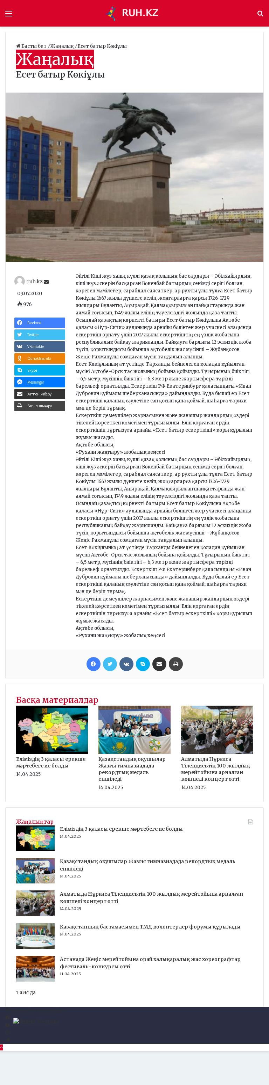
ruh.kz (35, 282)
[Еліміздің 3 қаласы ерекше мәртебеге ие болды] (52, 752)
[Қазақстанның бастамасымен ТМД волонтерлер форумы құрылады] (35, 947)
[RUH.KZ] (134, 13)
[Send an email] (46, 282)
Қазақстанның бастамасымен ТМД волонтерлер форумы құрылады (150, 927)
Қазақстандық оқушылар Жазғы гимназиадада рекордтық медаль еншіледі (132, 769)
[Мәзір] (8, 16)
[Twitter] (110, 664)
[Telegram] (7, 1040)
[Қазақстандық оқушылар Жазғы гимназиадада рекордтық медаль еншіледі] (134, 752)
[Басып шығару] (176, 664)
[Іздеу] (260, 16)
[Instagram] (7, 1033)
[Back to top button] (1, 1047)
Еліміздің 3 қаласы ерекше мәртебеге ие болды (50, 762)
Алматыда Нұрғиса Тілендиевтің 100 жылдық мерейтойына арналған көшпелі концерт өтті (215, 769)
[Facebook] (94, 664)
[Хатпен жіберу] (159, 664)
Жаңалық (62, 46)
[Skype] (143, 664)
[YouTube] (7, 1025)
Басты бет (34, 46)
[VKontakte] (126, 664)
